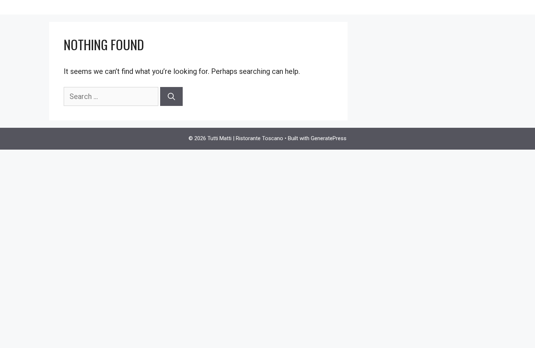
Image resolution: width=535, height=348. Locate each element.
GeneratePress (328, 138)
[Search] (171, 96)
